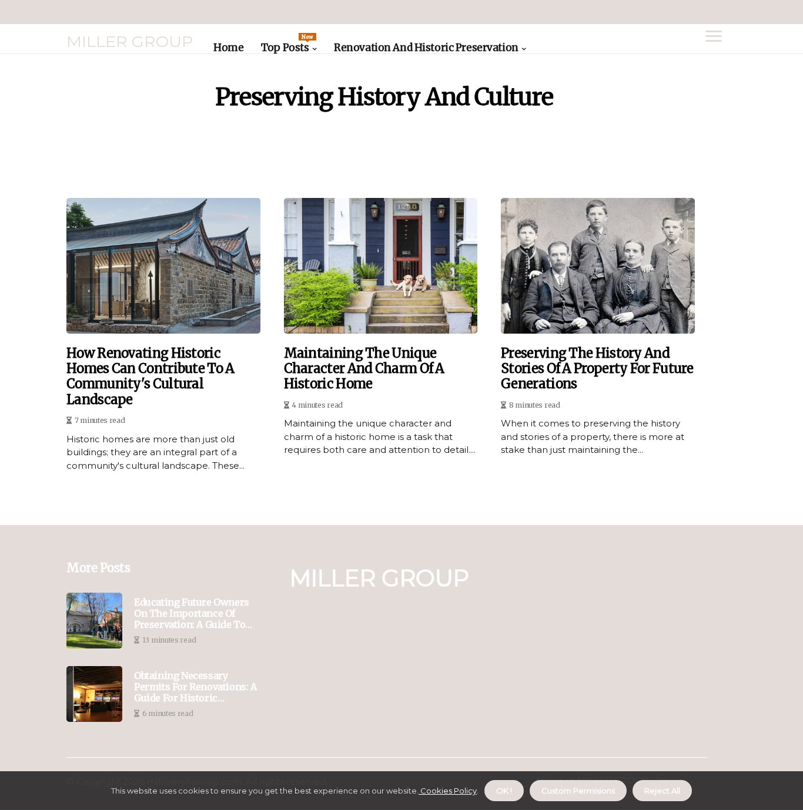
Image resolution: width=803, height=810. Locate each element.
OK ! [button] (504, 790)
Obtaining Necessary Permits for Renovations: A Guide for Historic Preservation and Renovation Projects (195, 687)
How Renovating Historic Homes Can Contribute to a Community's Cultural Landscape (150, 376)
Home (228, 47)
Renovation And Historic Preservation (426, 47)
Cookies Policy (448, 790)
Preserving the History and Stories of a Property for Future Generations (597, 368)
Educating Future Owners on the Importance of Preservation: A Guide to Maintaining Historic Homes (191, 614)
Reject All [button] (662, 790)
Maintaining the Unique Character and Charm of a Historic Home (364, 368)
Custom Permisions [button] (578, 790)
